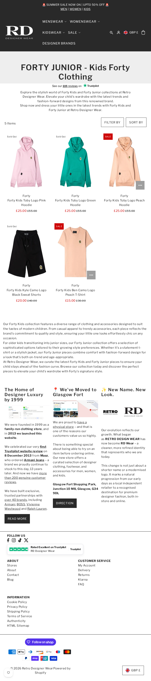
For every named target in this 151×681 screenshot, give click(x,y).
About (11, 570)
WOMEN (76, 9)
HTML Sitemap (18, 625)
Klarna (83, 579)
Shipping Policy (18, 611)
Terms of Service (19, 616)
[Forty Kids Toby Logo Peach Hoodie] (124, 162)
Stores (12, 565)
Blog (10, 579)
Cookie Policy (17, 602)
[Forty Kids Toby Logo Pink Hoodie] (27, 162)
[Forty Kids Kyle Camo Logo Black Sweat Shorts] (27, 251)
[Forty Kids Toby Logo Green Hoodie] (75, 162)
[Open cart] (143, 32)
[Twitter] (26, 540)
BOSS (21, 504)
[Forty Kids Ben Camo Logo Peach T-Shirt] (75, 251)
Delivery (84, 570)
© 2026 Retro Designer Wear (31, 668)
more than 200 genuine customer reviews (26, 478)
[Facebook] (8, 540)
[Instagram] (14, 540)
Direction (65, 503)
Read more (17, 519)
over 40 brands (16, 500)
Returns (84, 575)
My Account (87, 565)
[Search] (111, 32)
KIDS (87, 9)
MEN (64, 9)
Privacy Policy (17, 607)
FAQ (81, 584)
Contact (13, 575)
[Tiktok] (19, 540)
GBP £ (133, 32)
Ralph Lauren (37, 509)
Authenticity (16, 621)
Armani (10, 504)
